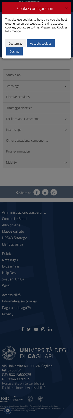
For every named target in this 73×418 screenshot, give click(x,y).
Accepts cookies (41, 43)
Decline (14, 51)
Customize (16, 43)
